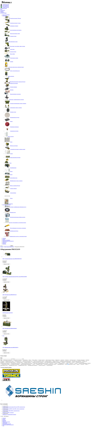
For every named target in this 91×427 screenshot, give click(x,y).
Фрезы (78, 364)
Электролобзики (49, 365)
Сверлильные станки (5, 364)
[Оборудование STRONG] (35, 400)
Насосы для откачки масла (10, 362)
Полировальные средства (15, 363)
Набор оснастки (56, 361)
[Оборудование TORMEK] (11, 377)
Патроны (63, 362)
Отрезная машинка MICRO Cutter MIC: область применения (13, 408)
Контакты (4, 243)
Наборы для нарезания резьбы (65, 361)
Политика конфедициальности (8, 424)
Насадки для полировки (76, 361)
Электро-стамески (41, 365)
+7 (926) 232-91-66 (5, 7)
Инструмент (5, 15)
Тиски (33, 364)
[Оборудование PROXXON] (11, 372)
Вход (1, 9)
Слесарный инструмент (15, 364)
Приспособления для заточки (26, 363)
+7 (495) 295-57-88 (5, 4)
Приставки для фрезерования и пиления (40, 363)
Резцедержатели (61, 363)
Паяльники (68, 362)
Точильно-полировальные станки (50, 364)
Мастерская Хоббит (6, 14)
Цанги (86, 364)
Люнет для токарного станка (38, 361)
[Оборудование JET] (6, 380)
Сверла (75, 363)
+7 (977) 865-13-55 (5, 6)
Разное (56, 363)
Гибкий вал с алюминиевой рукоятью (9, 414)
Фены (66, 364)
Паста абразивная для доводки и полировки (52, 362)
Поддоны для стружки (80, 362)
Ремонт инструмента (6, 240)
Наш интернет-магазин (7, 423)
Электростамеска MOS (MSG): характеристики (11, 410)
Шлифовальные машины (32, 365)
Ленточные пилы (18, 361)
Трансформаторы (60, 364)
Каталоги (4, 242)
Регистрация (2, 10)
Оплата (4, 239)
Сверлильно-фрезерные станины (84, 363)
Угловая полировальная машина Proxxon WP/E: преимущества (14, 406)
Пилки (73, 362)
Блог (3, 425)
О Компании (5, 422)
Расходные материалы (6, 204)
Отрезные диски (19, 362)
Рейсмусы (71, 363)
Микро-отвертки (48, 361)
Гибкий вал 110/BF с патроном (8, 412)
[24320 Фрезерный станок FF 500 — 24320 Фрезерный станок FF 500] (6, 310)
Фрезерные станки (72, 364)
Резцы (67, 363)
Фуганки (82, 364)
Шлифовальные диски (13, 365)
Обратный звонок (3, 8)
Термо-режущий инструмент (26, 364)
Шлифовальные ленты (22, 365)
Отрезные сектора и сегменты (37, 362)
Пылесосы (51, 363)
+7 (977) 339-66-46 (5, 5)
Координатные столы (10, 361)
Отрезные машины (27, 362)
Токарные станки (39, 364)
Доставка (4, 238)
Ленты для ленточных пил (27, 361)
